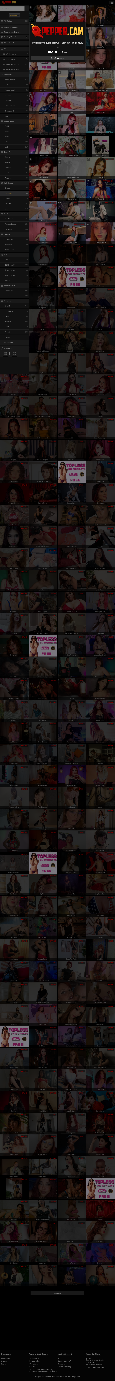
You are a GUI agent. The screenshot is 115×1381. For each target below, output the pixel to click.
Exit (58, 47)
